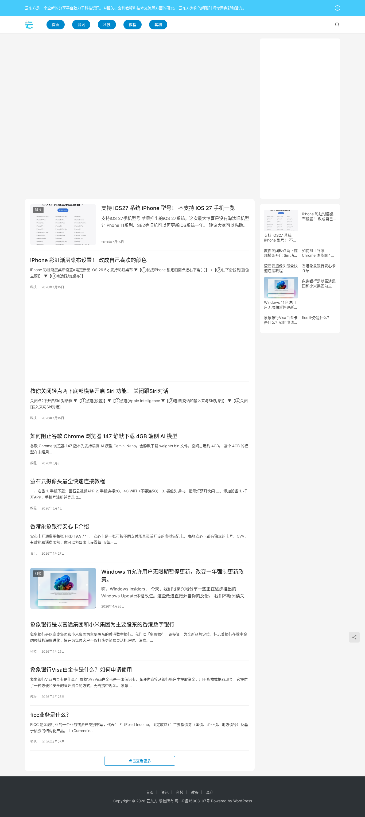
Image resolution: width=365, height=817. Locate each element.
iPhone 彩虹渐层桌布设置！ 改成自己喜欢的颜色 (88, 260)
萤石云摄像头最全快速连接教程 (67, 481)
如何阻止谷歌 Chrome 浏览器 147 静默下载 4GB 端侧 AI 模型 (103, 436)
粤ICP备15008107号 (192, 801)
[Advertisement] (140, 75)
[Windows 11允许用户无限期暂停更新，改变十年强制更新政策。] (63, 588)
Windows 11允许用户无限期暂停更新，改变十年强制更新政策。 (172, 576)
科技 (107, 24)
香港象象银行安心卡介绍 (59, 526)
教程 (132, 24)
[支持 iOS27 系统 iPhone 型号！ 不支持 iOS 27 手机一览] (63, 224)
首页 (55, 24)
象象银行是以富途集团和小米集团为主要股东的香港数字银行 (102, 624)
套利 (158, 24)
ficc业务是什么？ (50, 715)
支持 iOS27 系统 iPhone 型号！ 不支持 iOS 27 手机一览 (168, 208)
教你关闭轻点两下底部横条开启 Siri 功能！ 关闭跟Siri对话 (99, 391)
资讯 (81, 24)
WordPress (242, 801)
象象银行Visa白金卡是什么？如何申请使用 (81, 670)
